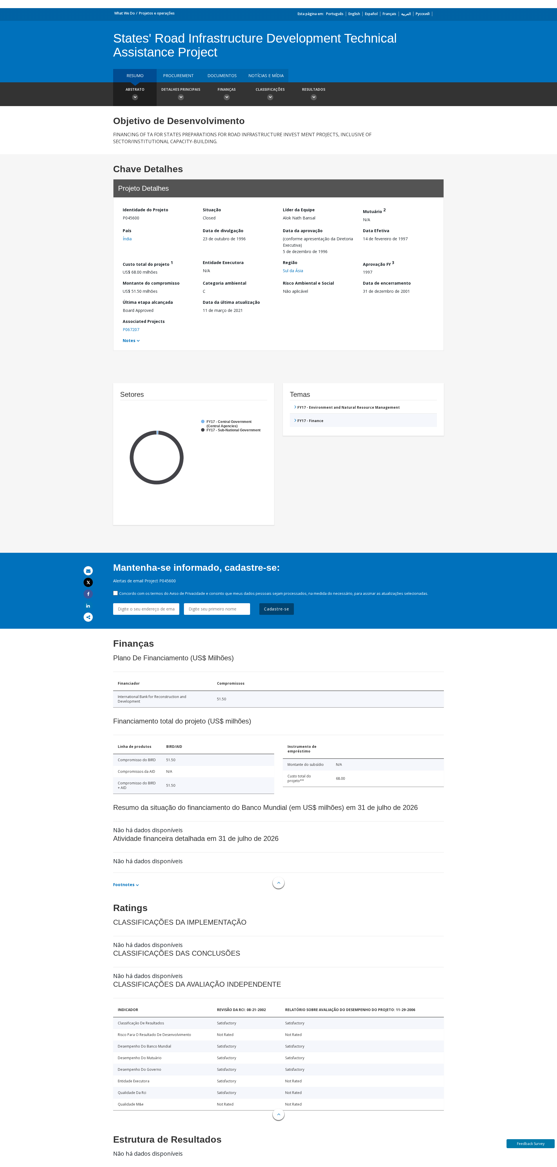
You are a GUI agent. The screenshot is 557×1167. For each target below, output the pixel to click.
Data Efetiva (376, 230)
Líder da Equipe (299, 209)
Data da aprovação (303, 230)
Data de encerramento (387, 283)
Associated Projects (144, 321)
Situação (212, 209)
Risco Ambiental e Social (308, 283)
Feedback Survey (531, 1143)
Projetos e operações (157, 13)
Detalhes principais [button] (180, 89)
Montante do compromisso (151, 283)
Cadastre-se (276, 609)
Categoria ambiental (224, 283)
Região (290, 262)
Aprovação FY (378, 263)
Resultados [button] (313, 89)
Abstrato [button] (135, 89)
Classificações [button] (270, 89)
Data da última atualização (231, 302)
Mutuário (374, 210)
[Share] (88, 594)
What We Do (124, 13)
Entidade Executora (223, 262)
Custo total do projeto (148, 263)
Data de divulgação (223, 230)
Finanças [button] (227, 89)
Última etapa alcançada (148, 302)
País (127, 230)
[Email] (88, 571)
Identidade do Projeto (145, 209)
